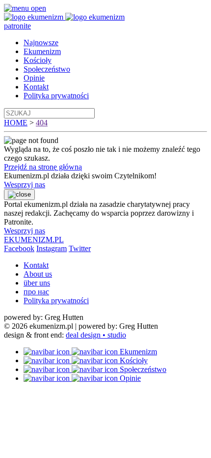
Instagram (51, 248)
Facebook (19, 248)
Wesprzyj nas (24, 184)
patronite (17, 26)
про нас (36, 291)
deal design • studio (96, 335)
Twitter (80, 248)
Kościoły (38, 60)
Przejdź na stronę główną (43, 167)
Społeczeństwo (47, 69)
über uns (37, 283)
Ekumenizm (42, 51)
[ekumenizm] (34, 17)
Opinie (34, 78)
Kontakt (36, 87)
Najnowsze (41, 42)
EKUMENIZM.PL (34, 239)
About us (38, 274)
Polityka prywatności (56, 95)
